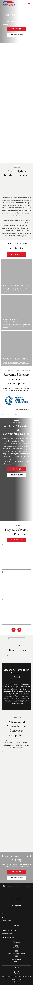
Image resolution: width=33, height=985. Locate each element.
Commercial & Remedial (8, 933)
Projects (4, 917)
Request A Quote (6, 920)
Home (3, 910)
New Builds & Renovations (9, 930)
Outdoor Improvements (8, 937)
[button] (29, 3)
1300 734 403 (16, 948)
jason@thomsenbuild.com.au (16, 953)
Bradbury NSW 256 (16, 960)
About (3, 914)
